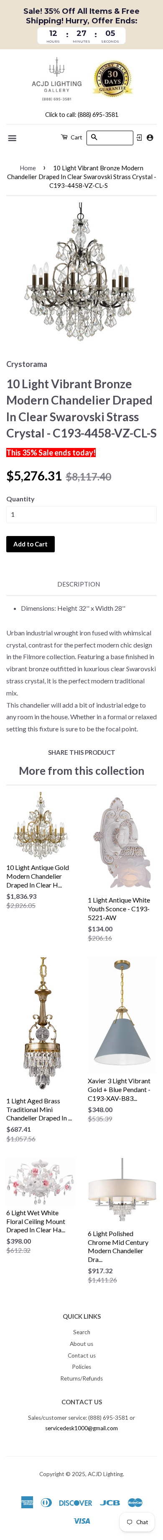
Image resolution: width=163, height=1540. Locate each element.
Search (81, 1332)
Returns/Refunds (81, 1378)
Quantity (20, 499)
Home (28, 168)
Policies (81, 1366)
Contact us (82, 1355)
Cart (75, 137)
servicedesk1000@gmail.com (81, 1428)
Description (78, 584)
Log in (139, 138)
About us (81, 1343)
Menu (12, 138)
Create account (150, 137)
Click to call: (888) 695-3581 (81, 114)
